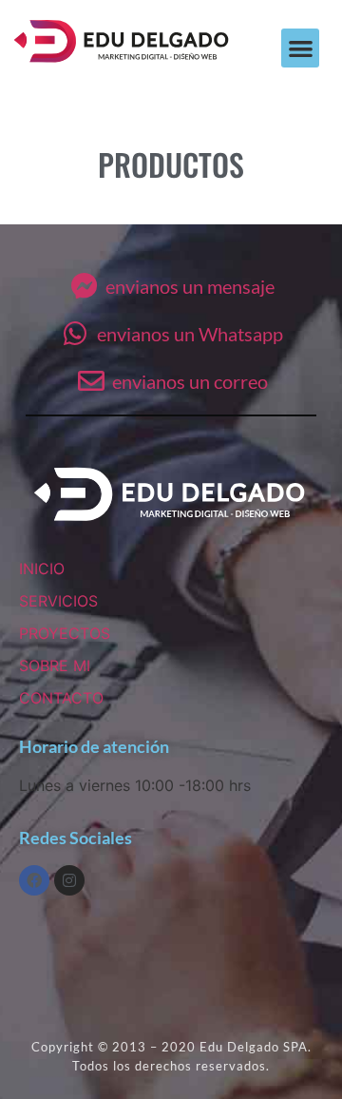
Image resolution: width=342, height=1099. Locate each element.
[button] (300, 48)
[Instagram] (69, 880)
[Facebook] (34, 880)
